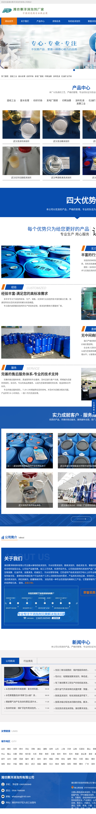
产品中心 (41, 21)
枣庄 (75, 759)
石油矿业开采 (66, 76)
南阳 (21, 764)
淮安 (90, 754)
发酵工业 (81, 103)
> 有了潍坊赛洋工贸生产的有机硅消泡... (71, 682)
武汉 (33, 764)
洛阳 (3, 764)
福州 (27, 759)
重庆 (9, 749)
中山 (3, 754)
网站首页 (9, 21)
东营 (81, 759)
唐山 (88, 749)
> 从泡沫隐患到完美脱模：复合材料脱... (21, 688)
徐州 (58, 754)
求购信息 (56, 21)
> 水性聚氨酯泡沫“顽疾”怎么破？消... (20, 695)
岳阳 (69, 764)
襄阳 (45, 764)
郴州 (81, 764)
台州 (9, 759)
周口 (27, 764)
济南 (57, 759)
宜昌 (39, 764)
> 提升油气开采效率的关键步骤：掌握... (71, 689)
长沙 (51, 764)
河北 (27, 749)
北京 (3, 749)
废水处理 (21, 76)
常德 (75, 764)
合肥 (15, 759)
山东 (57, 749)
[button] (4, 50)
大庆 (34, 754)
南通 (76, 754)
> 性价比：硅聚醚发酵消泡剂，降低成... (71, 676)
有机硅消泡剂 (74, 21)
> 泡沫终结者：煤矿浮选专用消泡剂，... (21, 708)
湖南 (45, 749)
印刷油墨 (48, 76)
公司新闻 (10, 660)
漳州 (45, 759)
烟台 (87, 759)
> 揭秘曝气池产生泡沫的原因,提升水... (21, 701)
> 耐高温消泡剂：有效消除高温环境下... (71, 695)
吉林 (51, 749)
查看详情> (29, 582)
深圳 (93, 764)
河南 (33, 749)
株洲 (57, 764)
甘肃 (15, 749)
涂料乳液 (56, 76)
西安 (21, 754)
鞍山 (9, 754)
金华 (3, 759)
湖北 (39, 749)
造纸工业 (13, 76)
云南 (75, 749)
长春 (15, 754)
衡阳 (63, 764)
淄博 (69, 759)
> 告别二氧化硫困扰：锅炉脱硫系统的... (71, 670)
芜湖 (21, 759)
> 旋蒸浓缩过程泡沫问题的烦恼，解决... (71, 701)
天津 (69, 749)
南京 (46, 754)
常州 (64, 754)
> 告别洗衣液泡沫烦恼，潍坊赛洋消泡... (71, 708)
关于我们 (25, 21)
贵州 (21, 749)
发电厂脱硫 (39, 76)
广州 (87, 764)
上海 (63, 749)
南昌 (51, 759)
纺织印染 (30, 76)
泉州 (39, 759)
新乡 (9, 764)
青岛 (63, 759)
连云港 (83, 754)
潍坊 (93, 759)
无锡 (52, 754)
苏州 (70, 754)
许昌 (15, 764)
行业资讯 (28, 660)
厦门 (33, 759)
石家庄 (81, 749)
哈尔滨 (27, 754)
